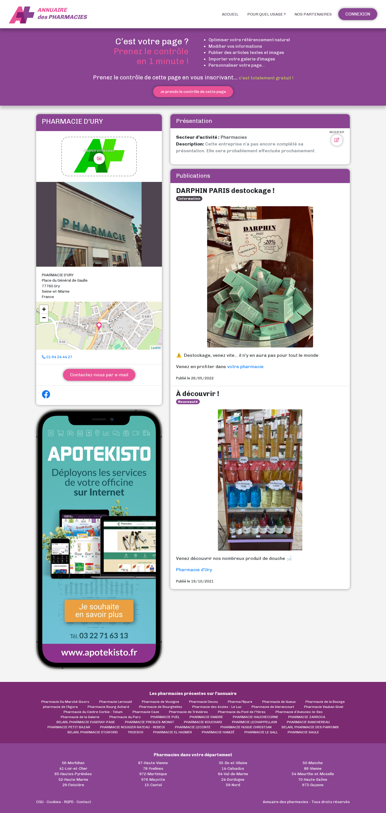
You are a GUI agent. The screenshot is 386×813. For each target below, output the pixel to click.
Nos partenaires (313, 14)
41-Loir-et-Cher (73, 768)
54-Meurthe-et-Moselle (313, 774)
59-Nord (233, 785)
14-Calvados (233, 768)
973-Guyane (313, 785)
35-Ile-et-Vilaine (233, 763)
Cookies (54, 802)
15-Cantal (153, 785)
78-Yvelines (153, 768)
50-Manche (313, 763)
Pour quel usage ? (266, 14)
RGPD (68, 802)
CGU (40, 802)
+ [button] (44, 309)
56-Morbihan (73, 763)
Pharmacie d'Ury (194, 569)
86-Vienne (313, 768)
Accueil (230, 14)
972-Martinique (153, 774)
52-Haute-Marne (73, 779)
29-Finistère (73, 785)
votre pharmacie (245, 366)
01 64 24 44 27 (58, 357)
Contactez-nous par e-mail (99, 374)
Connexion (357, 14)
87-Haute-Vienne (153, 763)
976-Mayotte (153, 779)
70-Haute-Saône (312, 779)
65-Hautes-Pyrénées (73, 774)
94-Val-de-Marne (233, 774)
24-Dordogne (232, 779)
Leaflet (156, 347)
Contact (84, 802)
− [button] (44, 317)
